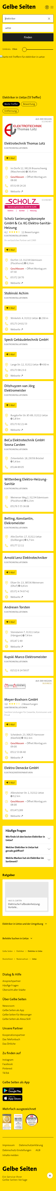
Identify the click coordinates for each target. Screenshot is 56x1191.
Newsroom (8, 1005)
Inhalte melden (10, 1155)
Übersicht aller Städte (14, 989)
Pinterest (7, 1068)
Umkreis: (9, 49)
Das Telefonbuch (11, 1039)
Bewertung (29, 104)
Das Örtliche (9, 1043)
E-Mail (12, 158)
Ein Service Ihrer (14, 1178)
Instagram (7, 1059)
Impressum (8, 1145)
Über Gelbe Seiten (14, 999)
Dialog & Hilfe (11, 974)
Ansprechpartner (11, 981)
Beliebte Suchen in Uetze (15, 938)
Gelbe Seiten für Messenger (17, 1014)
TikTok (5, 1073)
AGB (38, 1150)
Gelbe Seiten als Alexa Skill (16, 1019)
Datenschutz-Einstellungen (16, 1150)
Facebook (7, 1064)
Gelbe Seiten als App (13, 1010)
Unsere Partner (12, 1028)
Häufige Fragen (10, 985)
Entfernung (11, 111)
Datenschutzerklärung (31, 1145)
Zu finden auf (11, 1053)
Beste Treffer (11, 104)
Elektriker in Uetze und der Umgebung (22, 923)
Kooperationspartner (13, 1035)
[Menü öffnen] (52, 7)
